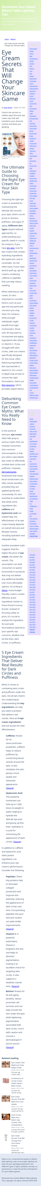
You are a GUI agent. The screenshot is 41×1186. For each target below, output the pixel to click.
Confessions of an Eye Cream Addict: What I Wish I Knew (17, 1082)
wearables (33, 211)
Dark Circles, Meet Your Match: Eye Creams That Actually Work (16, 1120)
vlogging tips (33, 293)
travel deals (33, 524)
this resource (8, 385)
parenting (32, 283)
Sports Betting (34, 370)
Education (32, 98)
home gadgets (34, 303)
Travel (31, 54)
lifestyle (32, 268)
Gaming (32, 64)
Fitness (32, 51)
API (31, 390)
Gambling (32, 173)
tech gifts (32, 198)
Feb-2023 (32, 577)
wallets (32, 348)
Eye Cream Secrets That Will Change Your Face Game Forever (17, 1141)
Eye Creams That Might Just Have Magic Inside (18, 1065)
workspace (33, 213)
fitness (32, 111)
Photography (33, 49)
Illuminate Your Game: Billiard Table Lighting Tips (19, 10)
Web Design (33, 79)
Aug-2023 (32, 567)
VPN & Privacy (34, 398)
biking (31, 136)
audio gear (33, 226)
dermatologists (9, 471)
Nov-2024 (32, 572)
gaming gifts (33, 233)
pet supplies (33, 270)
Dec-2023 (32, 575)
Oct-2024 (32, 562)
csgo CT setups (34, 526)
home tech (33, 368)
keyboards (33, 358)
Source (10, 788)
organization (33, 340)
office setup (33, 305)
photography (33, 221)
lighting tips (33, 238)
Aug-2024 (32, 602)
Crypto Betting (34, 388)
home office (33, 126)
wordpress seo (34, 454)
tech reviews (33, 275)
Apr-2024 (32, 585)
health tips (33, 138)
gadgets (32, 176)
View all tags (34, 536)
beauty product (34, 528)
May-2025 (33, 627)
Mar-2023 (32, 610)
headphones (33, 343)
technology (33, 171)
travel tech (33, 345)
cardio (31, 511)
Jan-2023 (32, 560)
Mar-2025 (32, 624)
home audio (33, 128)
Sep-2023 (32, 590)
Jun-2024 (32, 570)
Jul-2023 (32, 592)
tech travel (33, 290)
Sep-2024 (32, 582)
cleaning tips (33, 261)
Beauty (13, 39)
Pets (31, 74)
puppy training (34, 479)
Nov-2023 (32, 607)
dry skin (11, 248)
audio (31, 295)
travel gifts (33, 203)
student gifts (33, 181)
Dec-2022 (32, 580)
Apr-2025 (32, 622)
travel (31, 201)
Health (32, 61)
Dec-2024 (32, 617)
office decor (33, 146)
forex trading (33, 456)
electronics (33, 353)
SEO (31, 66)
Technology (33, 81)
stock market (33, 466)
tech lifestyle (33, 350)
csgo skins (33, 436)
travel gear (33, 206)
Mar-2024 (32, 612)
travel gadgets (34, 208)
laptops (32, 308)
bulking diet (33, 434)
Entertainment (34, 89)
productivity (33, 193)
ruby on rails (33, 431)
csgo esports (33, 481)
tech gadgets (33, 196)
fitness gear (33, 285)
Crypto (32, 320)
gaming (32, 231)
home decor (33, 273)
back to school (34, 223)
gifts (31, 168)
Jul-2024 (32, 557)
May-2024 (33, 605)
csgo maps (33, 459)
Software (32, 94)
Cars (31, 71)
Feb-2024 (32, 555)
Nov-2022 (32, 614)
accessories (33, 178)
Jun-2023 (32, 565)
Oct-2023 (32, 595)
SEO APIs (32, 123)
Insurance (33, 91)
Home (7, 39)
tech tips (32, 236)
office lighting (34, 355)
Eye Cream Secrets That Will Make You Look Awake (17, 1100)
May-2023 (33, 587)
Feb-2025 (32, 619)
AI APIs (32, 228)
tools (31, 288)
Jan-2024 (32, 597)
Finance (32, 69)
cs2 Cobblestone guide (33, 506)
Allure (4, 590)
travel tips (32, 333)
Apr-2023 (32, 600)
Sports (31, 96)
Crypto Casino (34, 360)
